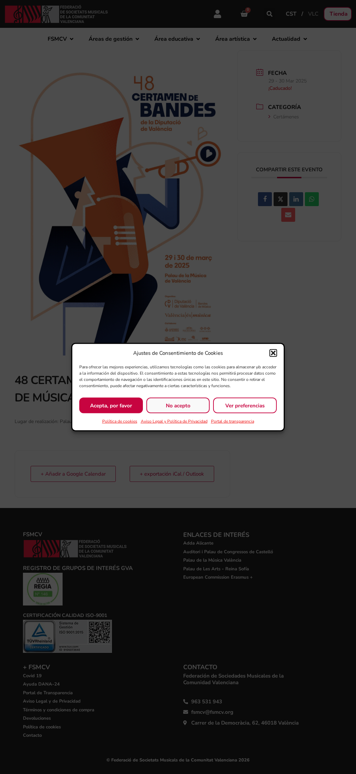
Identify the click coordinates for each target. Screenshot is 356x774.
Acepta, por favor (111, 405)
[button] (273, 353)
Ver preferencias (245, 405)
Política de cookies (119, 421)
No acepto (178, 405)
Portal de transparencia (232, 421)
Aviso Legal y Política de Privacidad (174, 421)
